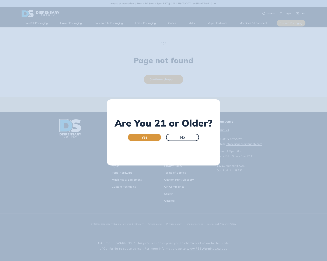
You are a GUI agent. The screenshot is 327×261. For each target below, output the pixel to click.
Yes (144, 137)
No (182, 137)
